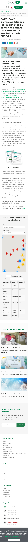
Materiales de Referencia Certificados (12, 475)
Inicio (2, 11)
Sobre (4, 441)
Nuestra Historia (7, 443)
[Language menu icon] (11, 7)
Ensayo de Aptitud (17, 39)
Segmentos (6, 479)
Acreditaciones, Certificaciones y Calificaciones (14, 453)
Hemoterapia (6, 490)
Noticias (7, 11)
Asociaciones (6, 455)
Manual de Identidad (8, 457)
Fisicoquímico (6, 496)
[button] (3, 43)
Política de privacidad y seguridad (12, 536)
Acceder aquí (14, 168)
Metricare (5, 471)
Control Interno (7, 469)
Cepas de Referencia (8, 473)
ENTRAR (18, 7)
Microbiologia (6, 494)
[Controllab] (14, 2)
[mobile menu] (26, 3)
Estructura (5, 445)
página (23, 208)
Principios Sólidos (7, 447)
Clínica (12, 39)
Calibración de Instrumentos (10, 477)
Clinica (4, 488)
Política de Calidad (7, 451)
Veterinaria (6, 492)
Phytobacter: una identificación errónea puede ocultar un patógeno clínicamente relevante (14, 350)
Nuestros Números (8, 449)
